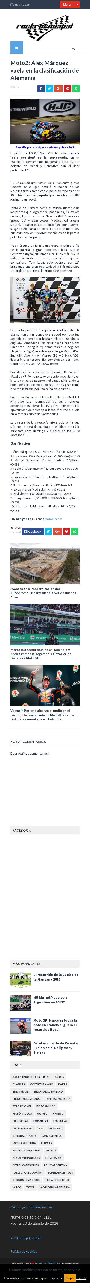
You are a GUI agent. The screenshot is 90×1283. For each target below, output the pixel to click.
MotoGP (15, 531)
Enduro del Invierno (48, 1091)
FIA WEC (42, 1113)
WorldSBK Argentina (55, 1187)
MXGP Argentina (24, 1143)
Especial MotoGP (58, 1098)
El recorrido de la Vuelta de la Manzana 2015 (55, 976)
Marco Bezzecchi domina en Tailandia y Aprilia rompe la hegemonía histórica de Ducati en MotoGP (40, 654)
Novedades (53, 1157)
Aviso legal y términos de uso (31, 1207)
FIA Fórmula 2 (45, 1106)
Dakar (62, 1084)
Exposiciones (22, 1106)
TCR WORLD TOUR (57, 1179)
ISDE (40, 1128)
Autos (59, 1076)
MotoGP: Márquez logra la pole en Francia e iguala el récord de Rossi (55, 1025)
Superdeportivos (60, 1172)
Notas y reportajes (26, 1157)
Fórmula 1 (40, 1120)
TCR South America (26, 1179)
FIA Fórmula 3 (22, 1113)
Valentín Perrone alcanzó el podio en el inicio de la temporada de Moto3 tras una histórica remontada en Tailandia (42, 715)
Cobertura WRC (41, 1084)
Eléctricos (20, 1091)
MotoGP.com (53, 519)
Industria (56, 1128)
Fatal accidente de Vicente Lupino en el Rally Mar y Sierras (55, 1048)
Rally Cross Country (28, 1172)
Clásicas (19, 1084)
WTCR (30, 1187)
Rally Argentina (55, 1165)
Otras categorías (26, 1165)
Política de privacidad (25, 1238)
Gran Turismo (23, 1128)
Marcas (46, 1143)
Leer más (81, 1278)
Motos (51, 1150)
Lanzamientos (52, 1135)
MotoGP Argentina (27, 1150)
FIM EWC (58, 1113)
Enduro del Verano (26, 1098)
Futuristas (20, 1120)
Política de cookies (23, 1251)
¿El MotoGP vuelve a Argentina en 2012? (50, 999)
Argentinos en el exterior (31, 1076)
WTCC (17, 1187)
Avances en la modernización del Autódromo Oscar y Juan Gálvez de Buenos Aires (43, 593)
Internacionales (24, 1135)
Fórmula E (60, 1120)
